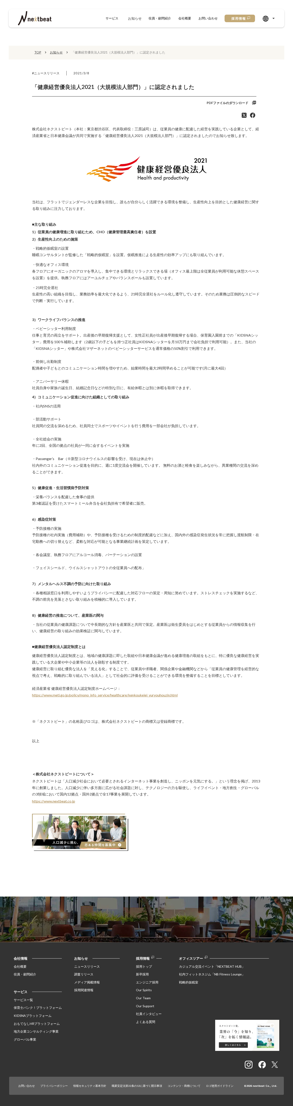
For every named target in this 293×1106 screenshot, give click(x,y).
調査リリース (83, 974)
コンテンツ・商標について (184, 1085)
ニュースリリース (87, 966)
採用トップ (144, 966)
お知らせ (135, 18)
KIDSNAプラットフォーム (33, 1016)
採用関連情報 (83, 990)
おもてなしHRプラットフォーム (37, 1024)
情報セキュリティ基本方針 (89, 1085)
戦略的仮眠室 (188, 982)
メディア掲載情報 (87, 982)
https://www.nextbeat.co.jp (53, 801)
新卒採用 (142, 974)
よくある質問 (145, 1022)
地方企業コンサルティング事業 (36, 1031)
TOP (37, 52)
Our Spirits (144, 990)
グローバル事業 (25, 1039)
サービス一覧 (23, 1000)
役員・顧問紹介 (160, 18)
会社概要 (184, 18)
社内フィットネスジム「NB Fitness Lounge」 (212, 974)
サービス (112, 18)
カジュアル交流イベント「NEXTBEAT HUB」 (212, 966)
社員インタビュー (149, 1014)
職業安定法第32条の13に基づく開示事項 (137, 1085)
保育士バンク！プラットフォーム (38, 1008)
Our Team (143, 998)
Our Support (145, 1006)
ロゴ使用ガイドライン (219, 1085)
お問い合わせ (208, 18)
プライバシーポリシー (54, 1085)
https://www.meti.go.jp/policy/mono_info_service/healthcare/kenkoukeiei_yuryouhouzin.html (105, 695)
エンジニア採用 (147, 982)
